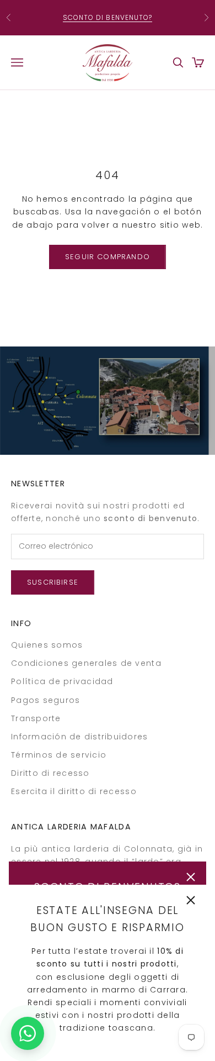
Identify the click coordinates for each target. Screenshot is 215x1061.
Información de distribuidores (79, 736)
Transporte (36, 718)
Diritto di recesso (50, 773)
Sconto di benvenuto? (108, 17)
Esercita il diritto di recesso (74, 791)
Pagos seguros (45, 700)
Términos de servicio (58, 754)
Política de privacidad (62, 681)
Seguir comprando (107, 256)
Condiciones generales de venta (86, 663)
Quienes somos (47, 644)
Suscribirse (52, 582)
